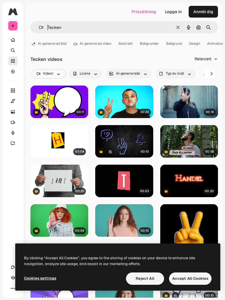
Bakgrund (174, 43)
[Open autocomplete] (39, 27)
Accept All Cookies (190, 278)
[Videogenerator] (13, 122)
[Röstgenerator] (13, 132)
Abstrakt (125, 43)
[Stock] (13, 61)
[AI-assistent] (13, 143)
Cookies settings (40, 278)
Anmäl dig (203, 11)
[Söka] (13, 50)
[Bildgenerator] (13, 111)
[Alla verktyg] (13, 90)
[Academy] (13, 277)
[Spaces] (13, 101)
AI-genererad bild (52, 43)
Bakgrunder (149, 43)
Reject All (145, 278)
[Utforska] (13, 71)
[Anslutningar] (13, 267)
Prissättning (144, 11)
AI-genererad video (95, 43)
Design (194, 43)
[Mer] (13, 288)
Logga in (173, 11)
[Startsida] (13, 40)
